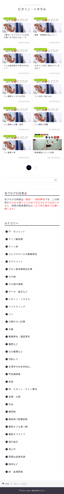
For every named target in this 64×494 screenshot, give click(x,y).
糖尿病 (12, 411)
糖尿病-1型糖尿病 (18, 419)
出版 (11, 329)
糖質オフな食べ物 (18, 426)
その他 (12, 276)
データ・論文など (18, 291)
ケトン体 (13, 246)
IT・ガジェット (17, 231)
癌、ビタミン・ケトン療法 (23, 389)
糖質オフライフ (17, 434)
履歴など (13, 344)
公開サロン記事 (17, 321)
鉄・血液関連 (16, 471)
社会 (11, 404)
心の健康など (16, 351)
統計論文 (13, 441)
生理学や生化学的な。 (20, 366)
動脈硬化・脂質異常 (19, 336)
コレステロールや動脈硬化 (23, 254)
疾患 (11, 381)
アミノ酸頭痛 (16, 239)
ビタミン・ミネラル (19, 299)
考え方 (12, 449)
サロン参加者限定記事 (20, 269)
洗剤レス (13, 359)
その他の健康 (16, 284)
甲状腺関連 (15, 374)
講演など (13, 464)
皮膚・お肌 (15, 396)
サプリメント (16, 261)
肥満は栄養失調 (17, 456)
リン (11, 314)
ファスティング (17, 306)
